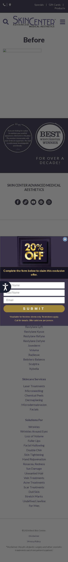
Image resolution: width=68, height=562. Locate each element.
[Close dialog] (65, 239)
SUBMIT (34, 309)
